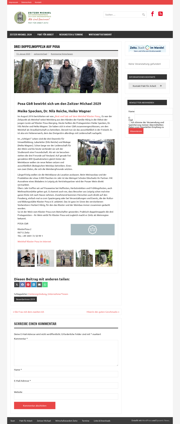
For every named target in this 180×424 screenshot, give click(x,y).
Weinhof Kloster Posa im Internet (34, 241)
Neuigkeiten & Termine (71, 34)
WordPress (147, 420)
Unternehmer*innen (58, 293)
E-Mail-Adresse (22, 380)
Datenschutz (26, 2)
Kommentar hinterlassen (62, 54)
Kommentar (21, 338)
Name (18, 369)
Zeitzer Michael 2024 (21, 34)
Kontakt (38, 2)
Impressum (13, 2)
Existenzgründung (37, 293)
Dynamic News (162, 420)
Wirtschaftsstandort (100, 34)
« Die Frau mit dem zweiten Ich (28, 311)
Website (18, 392)
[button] (147, 86)
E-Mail (131, 118)
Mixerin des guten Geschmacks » (103, 311)
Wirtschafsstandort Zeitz (66, 421)
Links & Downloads (102, 421)
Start (13, 421)
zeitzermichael (40, 54)
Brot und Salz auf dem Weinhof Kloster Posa (77, 116)
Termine (85, 421)
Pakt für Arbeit (45, 34)
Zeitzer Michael (44, 421)
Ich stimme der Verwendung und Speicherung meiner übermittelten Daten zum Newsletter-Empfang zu (146, 124)
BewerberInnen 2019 (25, 299)
